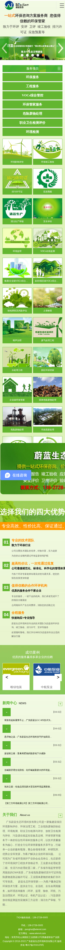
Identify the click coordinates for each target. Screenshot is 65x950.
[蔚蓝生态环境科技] (29, 5)
